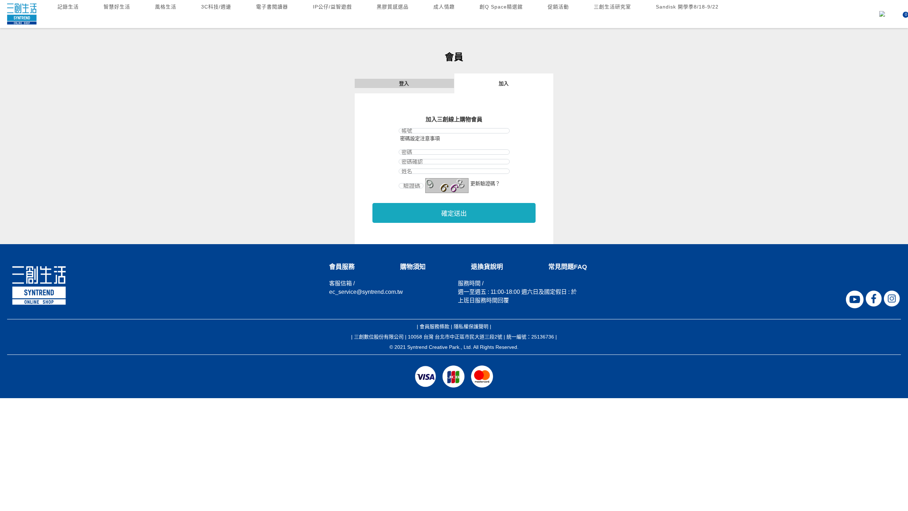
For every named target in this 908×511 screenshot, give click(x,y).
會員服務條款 (434, 326)
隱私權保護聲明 (471, 326)
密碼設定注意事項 (420, 138)
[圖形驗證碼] (447, 185)
